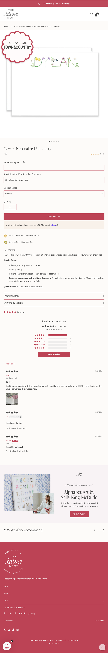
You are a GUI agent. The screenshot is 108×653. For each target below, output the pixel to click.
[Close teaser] (12, 641)
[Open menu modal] (103, 14)
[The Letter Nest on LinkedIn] (17, 630)
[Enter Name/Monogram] (24, 162)
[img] (12, 371)
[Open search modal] (91, 14)
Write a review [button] (54, 354)
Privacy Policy (60, 640)
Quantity (7, 201)
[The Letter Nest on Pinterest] (9, 630)
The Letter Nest (47, 640)
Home (6, 26)
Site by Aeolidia (54, 643)
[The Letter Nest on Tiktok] (13, 630)
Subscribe (99, 621)
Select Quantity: (22, 174)
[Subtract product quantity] (6, 207)
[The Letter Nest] (11, 14)
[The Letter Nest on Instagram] (5, 630)
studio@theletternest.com (31, 286)
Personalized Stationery (21, 26)
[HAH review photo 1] (12, 399)
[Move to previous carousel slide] (96, 530)
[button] (10, 312)
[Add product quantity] (14, 207)
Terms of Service (72, 640)
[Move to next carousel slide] (102, 530)
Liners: (10, 187)
